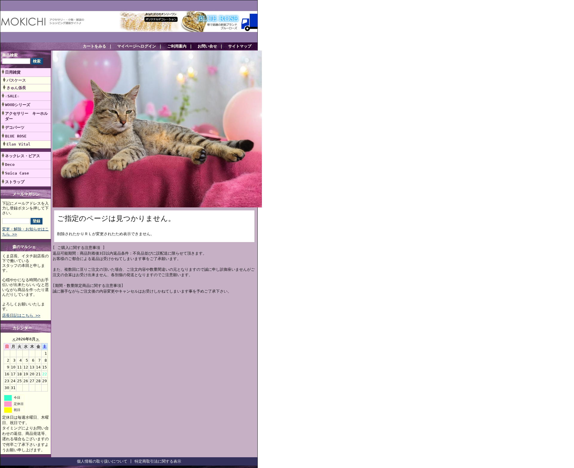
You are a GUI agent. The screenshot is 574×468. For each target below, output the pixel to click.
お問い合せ (207, 46)
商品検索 (10, 55)
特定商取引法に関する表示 (158, 461)
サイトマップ (239, 46)
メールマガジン (26, 194)
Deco (10, 164)
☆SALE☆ (12, 96)
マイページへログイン (136, 46)
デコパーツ (15, 127)
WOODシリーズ (17, 105)
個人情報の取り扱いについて (102, 461)
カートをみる (94, 46)
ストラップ (15, 182)
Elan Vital (18, 144)
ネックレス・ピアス (22, 156)
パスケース (16, 80)
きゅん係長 (16, 87)
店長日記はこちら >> (21, 315)
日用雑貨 (13, 72)
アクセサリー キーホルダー (26, 116)
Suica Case (17, 173)
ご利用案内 (177, 46)
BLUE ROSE (17, 136)
